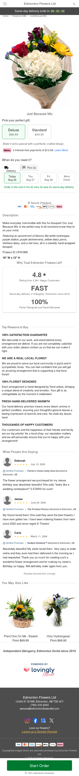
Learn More (61, 150)
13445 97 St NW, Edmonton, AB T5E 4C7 (39, 701)
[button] (71, 767)
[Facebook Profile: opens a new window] (35, 720)
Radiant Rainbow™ (37, 543)
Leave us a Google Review (39, 732)
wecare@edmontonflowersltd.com (39, 708)
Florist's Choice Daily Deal (41, 470)
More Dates (66, 178)
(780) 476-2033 (39, 705)
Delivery (11, 170)
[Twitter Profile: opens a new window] (51, 720)
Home (6, 15)
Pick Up (31, 167)
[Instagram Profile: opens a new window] (27, 720)
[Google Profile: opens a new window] (43, 720)
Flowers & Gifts (19, 15)
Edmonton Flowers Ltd (40, 3)
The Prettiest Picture (38, 509)
